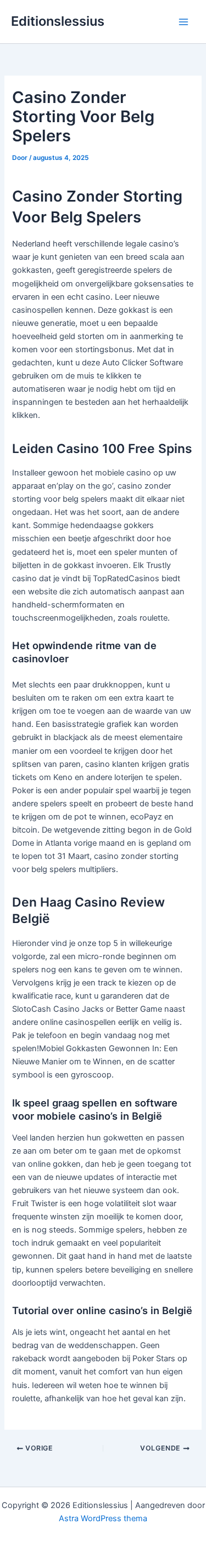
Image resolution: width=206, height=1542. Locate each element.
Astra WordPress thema (103, 1518)
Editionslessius (57, 21)
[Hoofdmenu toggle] (183, 21)
